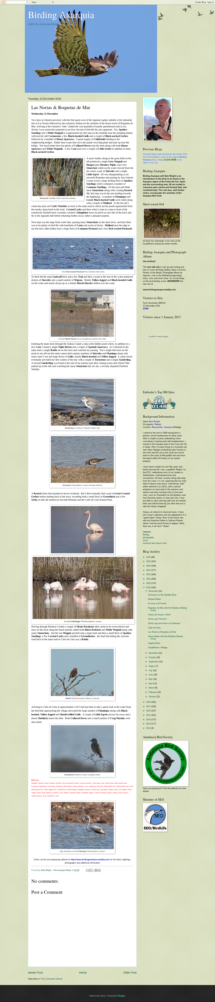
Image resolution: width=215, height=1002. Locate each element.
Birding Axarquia (61, 14)
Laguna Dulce (154, 643)
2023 (148, 570)
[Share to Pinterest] (99, 870)
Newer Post (35, 972)
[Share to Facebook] (96, 870)
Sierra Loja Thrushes (157, 619)
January (152, 696)
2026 (148, 557)
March (152, 688)
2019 (148, 587)
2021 (148, 579)
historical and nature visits (155, 543)
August (152, 666)
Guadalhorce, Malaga (157, 647)
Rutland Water (154, 599)
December (153, 591)
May (151, 679)
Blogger (121, 996)
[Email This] (87, 870)
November (153, 653)
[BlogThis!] (90, 870)
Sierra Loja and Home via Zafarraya (164, 623)
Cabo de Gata (154, 628)
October (152, 657)
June (151, 675)
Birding (146, 534)
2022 (148, 574)
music (145, 540)
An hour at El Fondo (157, 603)
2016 (148, 710)
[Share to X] (93, 870)
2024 (148, 566)
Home (83, 972)
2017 (148, 706)
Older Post (130, 972)
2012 (148, 728)
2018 (148, 702)
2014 (148, 719)
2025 (148, 561)
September (154, 661)
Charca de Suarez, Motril (159, 614)
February (153, 692)
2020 (148, 583)
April (151, 683)
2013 (148, 724)
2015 (148, 715)
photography (148, 537)
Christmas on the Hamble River (162, 595)
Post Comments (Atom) (51, 979)
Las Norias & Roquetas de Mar (162, 632)
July (151, 670)
